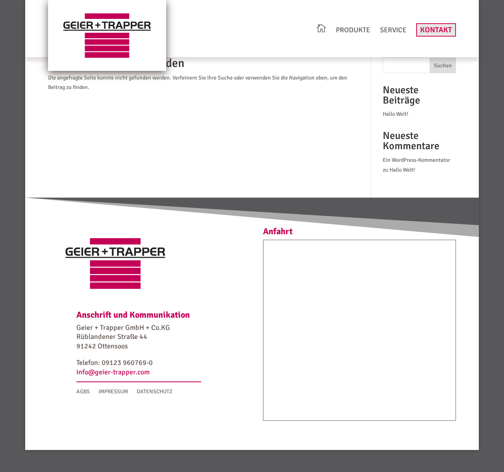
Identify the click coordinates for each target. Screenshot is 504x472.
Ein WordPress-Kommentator (416, 160)
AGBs (83, 392)
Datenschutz (154, 392)
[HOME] (321, 29)
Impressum (113, 392)
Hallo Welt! (395, 114)
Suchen (443, 65)
